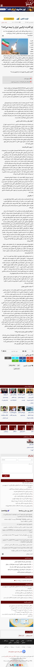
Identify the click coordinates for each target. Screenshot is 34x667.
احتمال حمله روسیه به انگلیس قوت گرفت (23, 503)
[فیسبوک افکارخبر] (18, 665)
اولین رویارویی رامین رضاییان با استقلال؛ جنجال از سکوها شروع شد (19, 506)
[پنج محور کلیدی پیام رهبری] (21, 408)
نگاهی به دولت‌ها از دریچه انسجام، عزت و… (21, 397)
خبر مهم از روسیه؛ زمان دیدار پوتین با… (4, 397)
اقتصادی (12, 641)
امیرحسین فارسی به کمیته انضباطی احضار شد (23, 491)
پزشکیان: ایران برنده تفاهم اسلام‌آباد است (13, 397)
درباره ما (29, 647)
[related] (3, 35)
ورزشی (17, 641)
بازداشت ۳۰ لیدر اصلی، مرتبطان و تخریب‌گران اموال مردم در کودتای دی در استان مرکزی (17, 615)
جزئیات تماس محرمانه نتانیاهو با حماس (23, 562)
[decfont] (23, 351)
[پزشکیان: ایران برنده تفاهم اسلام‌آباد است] (12, 390)
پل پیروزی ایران (27, 79)
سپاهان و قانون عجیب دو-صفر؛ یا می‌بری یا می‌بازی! (21, 501)
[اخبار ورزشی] (21, 427)
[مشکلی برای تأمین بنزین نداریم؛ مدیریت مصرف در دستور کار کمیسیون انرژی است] (29, 390)
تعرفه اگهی (6, 647)
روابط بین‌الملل (12, 365)
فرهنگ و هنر (16, 643)
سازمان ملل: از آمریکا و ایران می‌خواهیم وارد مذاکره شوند (19, 570)
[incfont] (25, 351)
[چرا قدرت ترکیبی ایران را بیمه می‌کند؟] (22, 361)
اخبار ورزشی (22, 431)
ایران (18, 365)
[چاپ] (5, 351)
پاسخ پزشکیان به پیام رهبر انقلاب (24, 572)
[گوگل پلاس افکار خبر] (20, 665)
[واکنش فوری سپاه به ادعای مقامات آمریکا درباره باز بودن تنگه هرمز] (29, 408)
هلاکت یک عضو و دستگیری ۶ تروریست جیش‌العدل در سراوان (18, 564)
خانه (6, 22)
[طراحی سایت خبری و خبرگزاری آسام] (23, 652)
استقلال (14, 431)
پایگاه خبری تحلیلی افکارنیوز (10, 656)
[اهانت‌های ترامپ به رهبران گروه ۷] (30, 441)
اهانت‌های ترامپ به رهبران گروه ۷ (30, 447)
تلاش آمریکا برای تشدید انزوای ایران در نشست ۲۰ (22, 595)
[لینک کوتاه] (2, 351)
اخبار (32, 431)
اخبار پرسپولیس (29, 636)
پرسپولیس (6, 431)
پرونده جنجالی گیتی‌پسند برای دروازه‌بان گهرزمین (22, 499)
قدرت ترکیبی (16, 369)
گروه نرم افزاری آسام (14, 661)
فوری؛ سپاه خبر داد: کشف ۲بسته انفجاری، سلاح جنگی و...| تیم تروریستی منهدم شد (17, 486)
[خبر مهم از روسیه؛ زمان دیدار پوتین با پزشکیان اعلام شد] (4, 390)
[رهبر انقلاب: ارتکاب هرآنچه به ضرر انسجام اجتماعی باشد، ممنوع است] (4, 408)
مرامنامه (23, 647)
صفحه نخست (29, 641)
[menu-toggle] (2, 5)
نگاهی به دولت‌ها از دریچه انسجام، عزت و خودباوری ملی (20, 606)
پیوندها (12, 647)
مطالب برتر (29, 423)
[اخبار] (29, 427)
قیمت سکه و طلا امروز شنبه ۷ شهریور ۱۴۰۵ (23, 612)
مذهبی (10, 643)
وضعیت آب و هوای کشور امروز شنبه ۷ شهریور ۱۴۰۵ (21, 610)
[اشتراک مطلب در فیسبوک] (22, 358)
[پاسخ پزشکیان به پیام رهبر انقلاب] (12, 408)
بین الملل (6, 641)
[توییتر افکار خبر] (15, 665)
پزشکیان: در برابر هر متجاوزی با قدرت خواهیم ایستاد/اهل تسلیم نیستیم (18, 598)
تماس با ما (18, 647)
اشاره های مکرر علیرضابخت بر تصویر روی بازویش (20, 82)
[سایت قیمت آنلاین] (17, 19)
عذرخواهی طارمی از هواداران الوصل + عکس (23, 496)
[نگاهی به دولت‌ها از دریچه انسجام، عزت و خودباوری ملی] (21, 390)
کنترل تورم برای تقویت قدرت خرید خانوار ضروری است (21, 608)
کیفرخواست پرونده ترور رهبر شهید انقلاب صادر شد (20, 567)
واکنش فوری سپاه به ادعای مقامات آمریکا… (29, 415)
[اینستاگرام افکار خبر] (13, 665)
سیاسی (2, 22)
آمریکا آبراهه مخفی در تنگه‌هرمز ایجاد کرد (23, 593)
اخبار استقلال (21, 636)
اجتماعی (23, 643)
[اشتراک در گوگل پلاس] (29, 358)
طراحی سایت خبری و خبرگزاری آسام (15, 652)
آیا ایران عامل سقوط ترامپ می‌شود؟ (25, 580)
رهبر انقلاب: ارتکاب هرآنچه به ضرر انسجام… (4, 415)
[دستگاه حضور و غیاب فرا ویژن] (21, 626)
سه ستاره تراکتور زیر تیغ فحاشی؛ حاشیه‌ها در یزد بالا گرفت (20, 489)
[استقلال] (12, 427)
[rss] (22, 665)
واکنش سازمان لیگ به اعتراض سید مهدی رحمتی (22, 494)
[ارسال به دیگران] (3, 351)
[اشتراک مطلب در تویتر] (15, 358)
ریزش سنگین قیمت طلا (27, 483)
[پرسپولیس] (4, 427)
